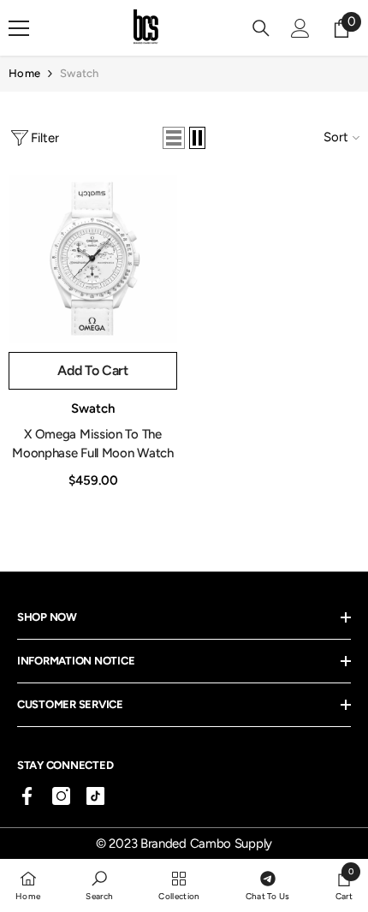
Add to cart (92, 370)
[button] (174, 138)
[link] (99, 884)
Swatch (79, 73)
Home (24, 73)
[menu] (19, 28)
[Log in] (300, 28)
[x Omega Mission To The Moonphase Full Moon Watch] (93, 259)
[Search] (261, 28)
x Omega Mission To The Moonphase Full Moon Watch (93, 443)
